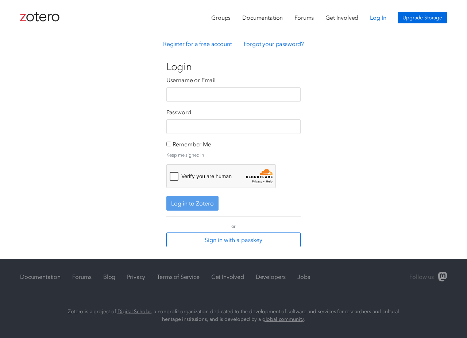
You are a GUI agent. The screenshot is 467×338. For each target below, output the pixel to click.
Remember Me (192, 144)
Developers (271, 276)
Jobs (303, 276)
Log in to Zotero (192, 203)
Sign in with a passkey (233, 239)
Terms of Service (178, 276)
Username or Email (191, 80)
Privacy (136, 276)
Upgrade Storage (422, 18)
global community (283, 319)
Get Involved (341, 17)
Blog (109, 276)
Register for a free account (197, 43)
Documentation (262, 17)
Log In (378, 17)
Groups (221, 17)
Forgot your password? (274, 43)
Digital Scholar (134, 311)
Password (178, 112)
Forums (304, 17)
